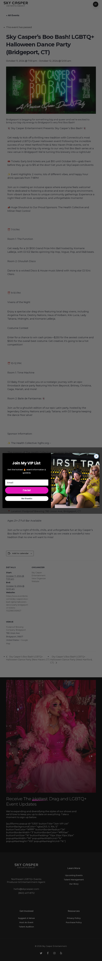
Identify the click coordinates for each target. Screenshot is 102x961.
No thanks (26, 498)
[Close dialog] (96, 456)
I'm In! (27, 490)
